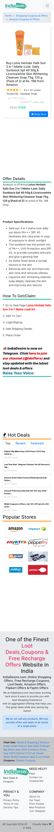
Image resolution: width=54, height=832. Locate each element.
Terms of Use (10, 803)
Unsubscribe (36, 780)
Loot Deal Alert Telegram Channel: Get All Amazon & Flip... (27, 465)
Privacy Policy (11, 800)
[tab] (8, 444)
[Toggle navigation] (47, 6)
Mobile (20, 742)
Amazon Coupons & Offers (24, 19)
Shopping (32, 742)
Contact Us (35, 777)
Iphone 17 (22, 753)
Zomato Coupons (26, 760)
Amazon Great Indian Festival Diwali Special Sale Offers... (25, 479)
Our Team (34, 800)
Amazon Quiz (27, 756)
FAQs (32, 773)
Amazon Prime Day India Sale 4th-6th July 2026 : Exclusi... (25, 492)
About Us (34, 796)
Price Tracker (36, 803)
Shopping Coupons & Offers (32, 15)
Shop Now (39, 114)
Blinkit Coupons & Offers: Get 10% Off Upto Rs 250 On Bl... (26, 505)
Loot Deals (43, 756)
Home (8, 15)
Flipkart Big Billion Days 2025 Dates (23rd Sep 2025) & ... (24, 452)
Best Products (37, 807)
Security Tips (10, 807)
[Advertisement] (27, 147)
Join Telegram (37, 810)
